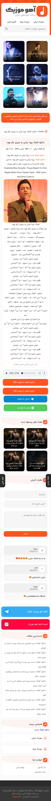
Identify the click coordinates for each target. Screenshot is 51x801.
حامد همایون (40, 772)
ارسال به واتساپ (23, 407)
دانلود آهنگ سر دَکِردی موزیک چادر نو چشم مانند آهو (25, 693)
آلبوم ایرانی (11, 21)
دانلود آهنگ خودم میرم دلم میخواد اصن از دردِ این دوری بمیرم (26, 683)
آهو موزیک (16, 796)
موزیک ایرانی (38, 21)
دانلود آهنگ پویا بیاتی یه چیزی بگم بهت (25, 142)
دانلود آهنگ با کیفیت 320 (24, 382)
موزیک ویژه (24, 21)
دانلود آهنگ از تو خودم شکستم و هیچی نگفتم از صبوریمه (26, 702)
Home (41, 131)
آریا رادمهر (42, 767)
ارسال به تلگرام (24, 399)
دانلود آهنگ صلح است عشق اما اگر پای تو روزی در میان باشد (25, 655)
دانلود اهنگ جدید (41, 729)
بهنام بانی (20, 767)
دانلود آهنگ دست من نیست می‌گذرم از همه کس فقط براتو (26, 664)
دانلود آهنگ (40, 159)
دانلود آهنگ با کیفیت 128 (24, 391)
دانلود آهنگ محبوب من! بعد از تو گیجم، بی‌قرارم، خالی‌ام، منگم (26, 674)
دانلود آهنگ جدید (37, 155)
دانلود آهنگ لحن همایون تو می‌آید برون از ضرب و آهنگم (25, 646)
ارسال (26, 534)
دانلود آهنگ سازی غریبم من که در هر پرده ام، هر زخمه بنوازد (26, 712)
